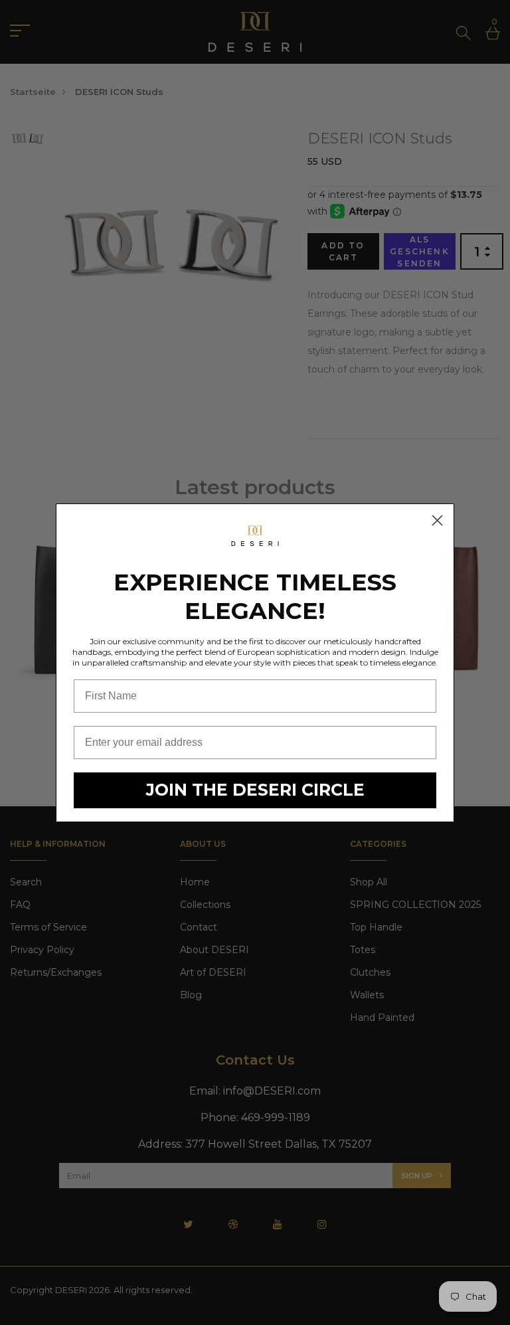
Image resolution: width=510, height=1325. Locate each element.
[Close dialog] (437, 520)
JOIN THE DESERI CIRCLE (255, 790)
